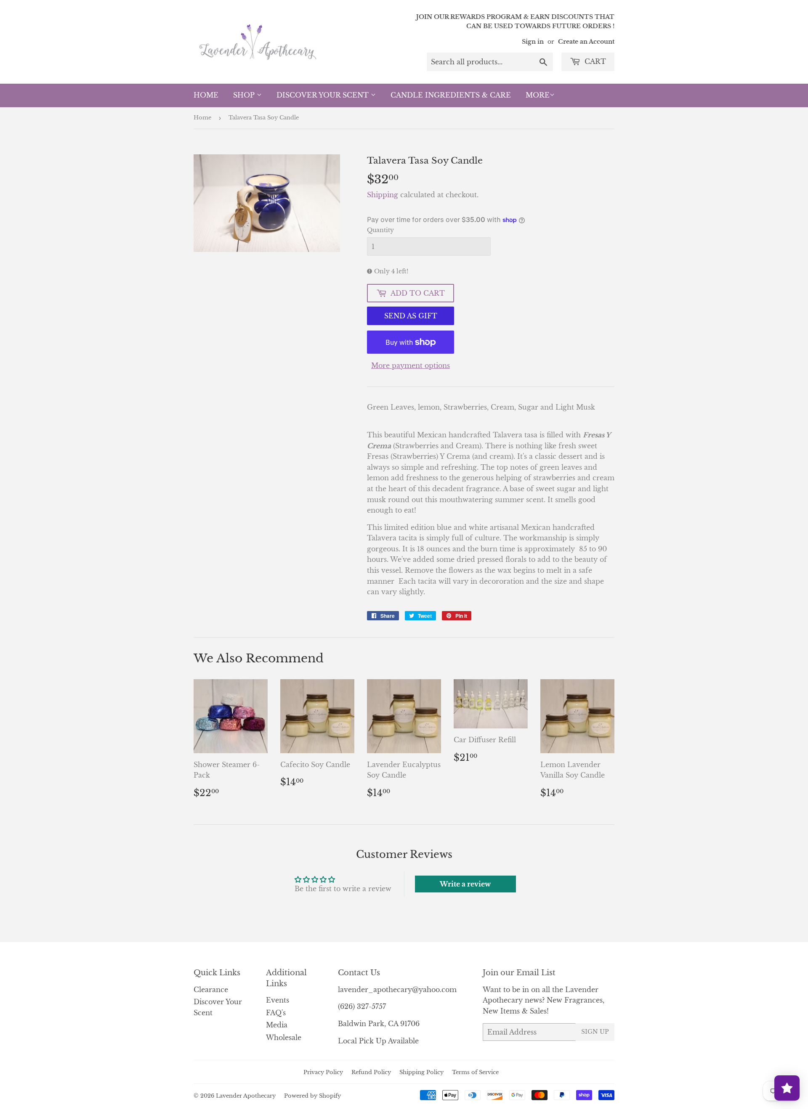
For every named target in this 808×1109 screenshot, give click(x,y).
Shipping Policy (421, 1072)
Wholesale (283, 1037)
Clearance (211, 989)
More (538, 95)
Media (276, 1025)
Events (277, 1000)
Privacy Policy (323, 1072)
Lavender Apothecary (246, 1095)
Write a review (465, 884)
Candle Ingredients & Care (451, 95)
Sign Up (595, 1031)
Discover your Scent (323, 95)
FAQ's (276, 1012)
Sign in (533, 41)
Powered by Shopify (312, 1095)
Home (206, 95)
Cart (594, 61)
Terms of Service (475, 1072)
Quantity (380, 230)
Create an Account (586, 41)
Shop (245, 95)
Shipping (382, 195)
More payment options (410, 365)
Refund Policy (371, 1072)
